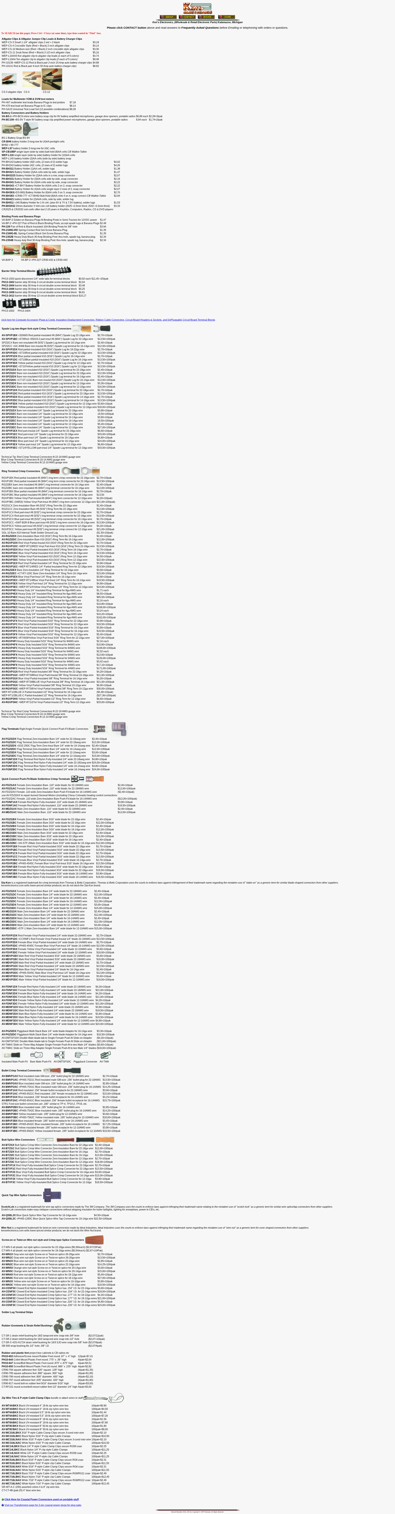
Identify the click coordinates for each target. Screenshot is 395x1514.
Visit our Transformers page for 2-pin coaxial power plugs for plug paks (42, 1505)
